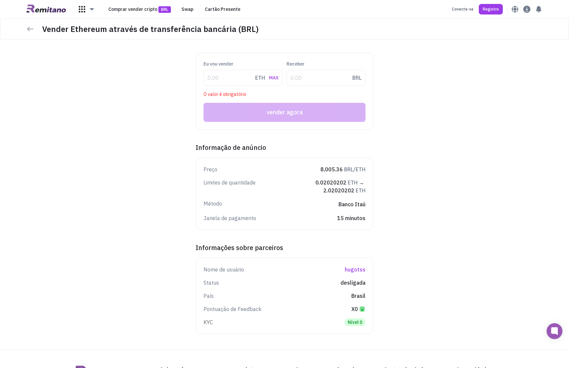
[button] (86, 9)
